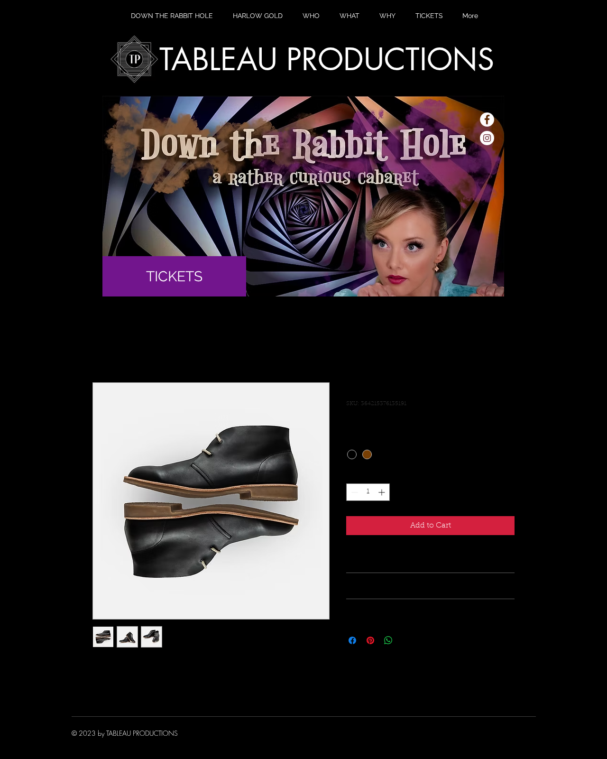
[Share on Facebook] (352, 640)
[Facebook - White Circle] (487, 119)
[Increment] (382, 492)
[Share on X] (406, 640)
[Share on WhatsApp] (388, 640)
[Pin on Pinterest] (370, 640)
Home (103, 348)
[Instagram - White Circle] (487, 138)
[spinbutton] (368, 492)
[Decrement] (353, 492)
